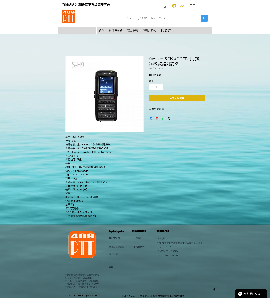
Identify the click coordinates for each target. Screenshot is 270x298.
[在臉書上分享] (151, 118)
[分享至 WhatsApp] (163, 118)
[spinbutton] (156, 87)
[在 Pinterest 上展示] (157, 118)
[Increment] (161, 87)
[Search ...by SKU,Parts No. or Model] (204, 18)
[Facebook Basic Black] (164, 7)
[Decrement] (151, 87)
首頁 (67, 45)
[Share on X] (169, 118)
